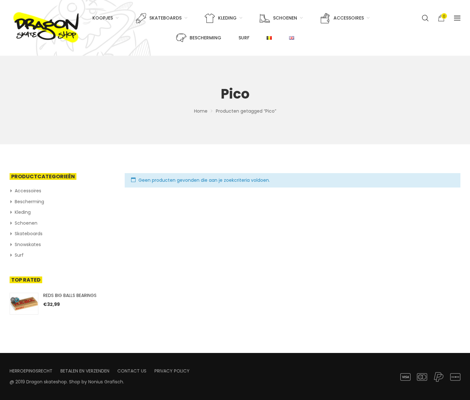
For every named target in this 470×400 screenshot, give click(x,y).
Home (201, 111)
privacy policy (172, 371)
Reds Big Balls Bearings (70, 295)
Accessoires (28, 191)
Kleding (23, 212)
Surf (19, 255)
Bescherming (29, 201)
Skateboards (29, 233)
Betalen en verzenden (84, 371)
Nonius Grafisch (105, 382)
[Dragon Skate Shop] (47, 26)
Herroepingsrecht (31, 371)
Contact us (131, 371)
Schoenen (26, 223)
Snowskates (28, 244)
